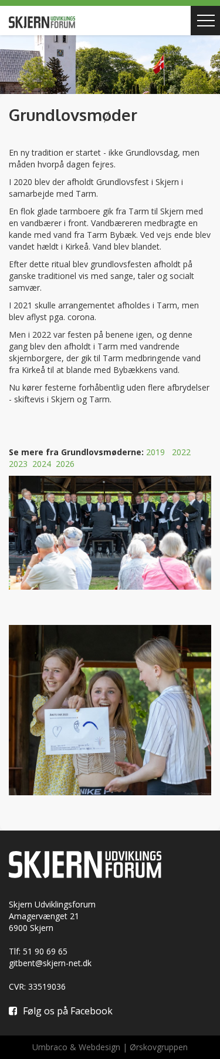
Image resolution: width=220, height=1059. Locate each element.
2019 (155, 452)
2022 (181, 452)
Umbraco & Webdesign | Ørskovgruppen (110, 1047)
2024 (41, 463)
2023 (18, 463)
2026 (65, 463)
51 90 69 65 (45, 951)
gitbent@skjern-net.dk (50, 963)
